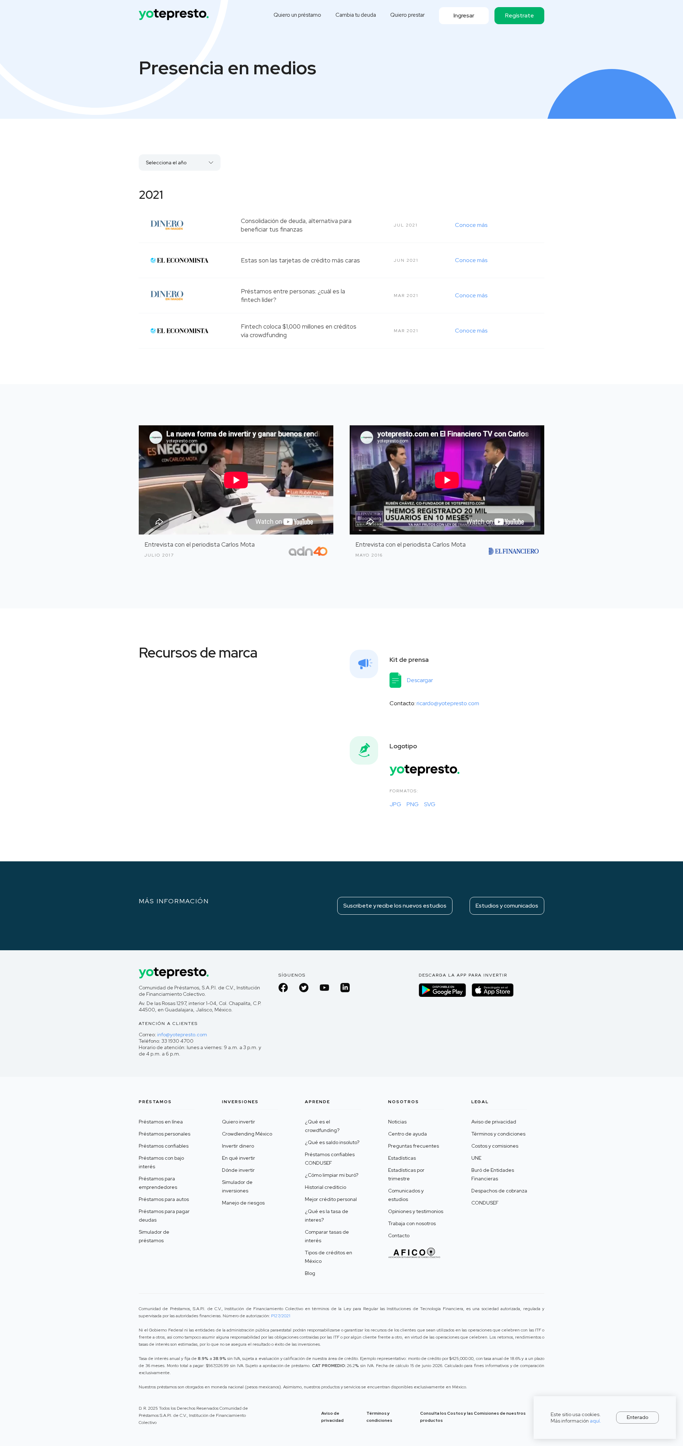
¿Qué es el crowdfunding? (322, 1125)
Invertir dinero (238, 1146)
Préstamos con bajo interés (161, 1162)
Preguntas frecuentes (413, 1146)
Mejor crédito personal (331, 1199)
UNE (476, 1158)
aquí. (595, 1421)
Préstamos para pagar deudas (164, 1215)
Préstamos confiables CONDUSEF (330, 1158)
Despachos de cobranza (499, 1190)
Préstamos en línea (161, 1121)
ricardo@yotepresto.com (448, 703)
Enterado (637, 1417)
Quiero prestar (407, 14)
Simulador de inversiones (237, 1186)
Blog (310, 1273)
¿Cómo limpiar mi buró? (331, 1175)
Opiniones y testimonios (415, 1211)
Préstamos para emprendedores (158, 1182)
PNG (413, 804)
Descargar (420, 680)
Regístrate (519, 15)
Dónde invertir (238, 1170)
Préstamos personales (164, 1134)
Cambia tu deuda (355, 14)
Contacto (398, 1235)
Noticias (397, 1121)
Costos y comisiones (494, 1146)
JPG (395, 804)
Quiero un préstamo (297, 14)
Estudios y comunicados (507, 905)
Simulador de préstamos (154, 1236)
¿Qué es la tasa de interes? (326, 1215)
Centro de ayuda (407, 1134)
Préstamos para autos (164, 1199)
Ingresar (464, 15)
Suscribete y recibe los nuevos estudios (394, 905)
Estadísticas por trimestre (406, 1174)
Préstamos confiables (164, 1146)
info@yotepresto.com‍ (182, 1034)
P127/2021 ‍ (280, 1316)
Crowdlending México (247, 1134)
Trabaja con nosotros (412, 1223)
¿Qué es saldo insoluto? (332, 1142)
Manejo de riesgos (243, 1203)
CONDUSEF (484, 1203)
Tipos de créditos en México (328, 1256)
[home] (174, 12)
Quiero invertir (238, 1121)
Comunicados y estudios (406, 1194)
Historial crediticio (325, 1187)
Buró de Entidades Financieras (492, 1174)
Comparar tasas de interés (327, 1236)
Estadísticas (402, 1158)
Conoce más (471, 225)
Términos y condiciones (498, 1134)
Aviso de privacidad (493, 1121)
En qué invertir (238, 1158)
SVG (429, 804)
